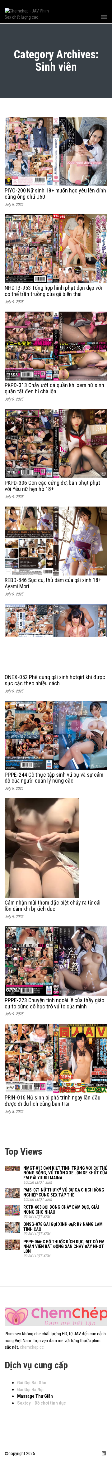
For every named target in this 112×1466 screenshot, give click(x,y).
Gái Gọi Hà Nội (30, 1389)
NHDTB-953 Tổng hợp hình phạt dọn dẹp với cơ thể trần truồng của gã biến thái (53, 290)
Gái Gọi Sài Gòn (31, 1383)
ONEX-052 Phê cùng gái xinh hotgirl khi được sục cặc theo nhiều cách (55, 680)
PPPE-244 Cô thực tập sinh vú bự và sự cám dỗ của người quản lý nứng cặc (54, 777)
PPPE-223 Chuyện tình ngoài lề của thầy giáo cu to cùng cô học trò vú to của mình (54, 1003)
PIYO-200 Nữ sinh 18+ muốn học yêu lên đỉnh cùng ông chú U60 (55, 193)
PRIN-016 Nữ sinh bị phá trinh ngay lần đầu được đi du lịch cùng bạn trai (52, 1100)
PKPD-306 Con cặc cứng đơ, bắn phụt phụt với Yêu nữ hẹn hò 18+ (52, 485)
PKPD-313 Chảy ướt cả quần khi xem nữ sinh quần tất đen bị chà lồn (54, 388)
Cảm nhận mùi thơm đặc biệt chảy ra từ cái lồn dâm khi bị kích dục (52, 905)
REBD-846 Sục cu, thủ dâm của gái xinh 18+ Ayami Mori (53, 583)
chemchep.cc (32, 1347)
